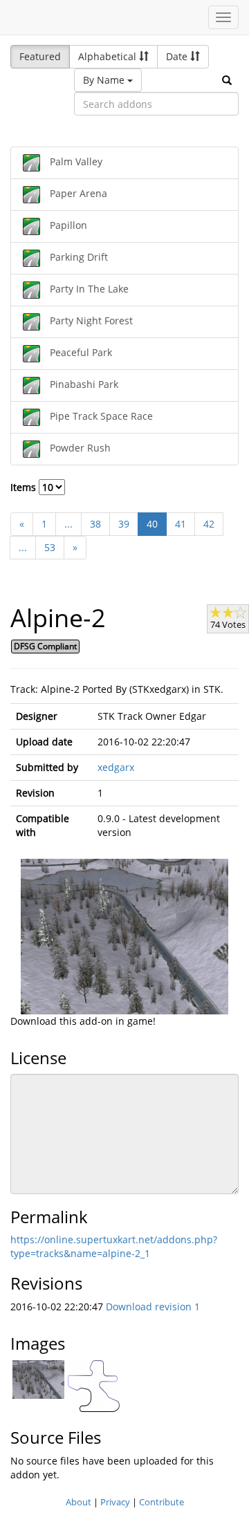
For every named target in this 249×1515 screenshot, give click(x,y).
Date (178, 56)
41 (180, 523)
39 (123, 523)
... (68, 523)
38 (95, 523)
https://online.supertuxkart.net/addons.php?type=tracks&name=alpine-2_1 (113, 1246)
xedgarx (116, 767)
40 (152, 523)
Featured (40, 56)
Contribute (161, 1502)
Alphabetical (108, 56)
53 (49, 547)
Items (24, 487)
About (78, 1502)
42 (208, 523)
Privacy (115, 1502)
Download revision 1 (153, 1306)
